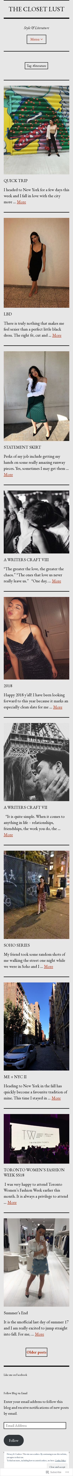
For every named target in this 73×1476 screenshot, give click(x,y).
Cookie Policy (60, 1460)
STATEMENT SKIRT (22, 447)
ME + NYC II (15, 1076)
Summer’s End (16, 1313)
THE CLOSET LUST (36, 9)
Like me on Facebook (15, 1375)
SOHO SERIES (17, 945)
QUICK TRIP (16, 180)
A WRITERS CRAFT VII (25, 807)
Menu (35, 39)
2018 (8, 685)
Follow (13, 1440)
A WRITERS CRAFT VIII (26, 559)
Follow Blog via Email (15, 1393)
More (21, 202)
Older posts (36, 1352)
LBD (8, 314)
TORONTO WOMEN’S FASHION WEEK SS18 (34, 1172)
